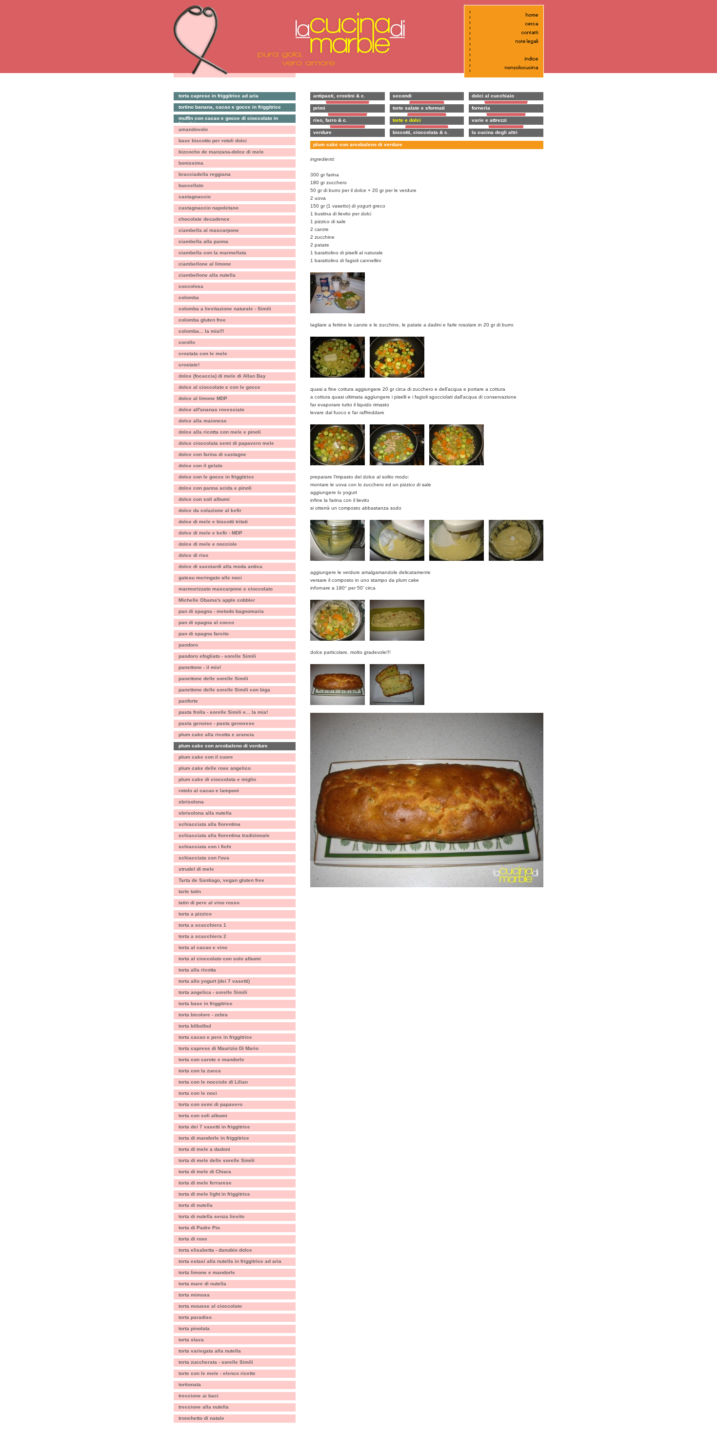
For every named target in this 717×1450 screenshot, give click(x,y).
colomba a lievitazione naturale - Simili (225, 308)
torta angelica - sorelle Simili (213, 992)
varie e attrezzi (489, 120)
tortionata (190, 1384)
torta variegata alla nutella (210, 1351)
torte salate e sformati (419, 108)
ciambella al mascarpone (209, 230)
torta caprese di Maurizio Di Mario (219, 1048)
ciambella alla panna (203, 241)
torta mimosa (194, 1294)
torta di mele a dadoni (204, 1149)
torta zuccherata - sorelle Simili (216, 1362)
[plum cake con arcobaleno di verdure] (337, 276)
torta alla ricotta (197, 970)
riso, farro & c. (330, 120)
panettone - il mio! (200, 667)
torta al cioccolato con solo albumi (220, 958)
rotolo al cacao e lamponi (209, 790)
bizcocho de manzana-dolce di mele (221, 151)
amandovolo (193, 129)
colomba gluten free (202, 320)
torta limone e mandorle (207, 1272)
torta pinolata (194, 1328)
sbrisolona (191, 801)
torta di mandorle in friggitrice (214, 1138)
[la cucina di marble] (346, 33)
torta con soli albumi (203, 1115)
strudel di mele (196, 869)
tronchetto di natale (201, 1418)
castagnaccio (195, 196)
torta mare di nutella (202, 1283)
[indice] (502, 58)
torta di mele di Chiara (205, 1171)
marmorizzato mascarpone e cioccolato (226, 588)
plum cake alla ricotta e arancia (216, 734)
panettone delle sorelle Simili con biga (224, 689)
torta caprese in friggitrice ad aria (219, 95)
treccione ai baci (199, 1395)
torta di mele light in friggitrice (214, 1194)
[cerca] (502, 23)
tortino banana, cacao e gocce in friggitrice (230, 107)
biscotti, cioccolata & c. (421, 132)
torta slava (191, 1339)
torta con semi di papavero (210, 1104)
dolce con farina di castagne (212, 454)
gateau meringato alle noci (210, 577)
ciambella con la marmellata (212, 252)
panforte (188, 701)
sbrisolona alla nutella (205, 813)
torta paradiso (195, 1317)
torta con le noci (198, 1093)
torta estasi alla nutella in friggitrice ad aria (230, 1261)
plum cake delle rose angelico (215, 768)
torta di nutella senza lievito (211, 1216)
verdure (322, 132)
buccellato (191, 185)
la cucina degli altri (495, 132)
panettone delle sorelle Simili (213, 678)
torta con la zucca (200, 1070)
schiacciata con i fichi (205, 846)
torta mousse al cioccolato (210, 1306)
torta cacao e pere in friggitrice (215, 1037)
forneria (481, 108)
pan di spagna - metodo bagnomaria (221, 611)
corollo (187, 342)
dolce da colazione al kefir (210, 510)
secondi (402, 95)
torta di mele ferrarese (205, 1182)
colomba (189, 297)
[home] (502, 15)
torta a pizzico (195, 913)
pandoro (188, 645)
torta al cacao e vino (203, 947)
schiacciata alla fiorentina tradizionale (224, 835)
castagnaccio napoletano (209, 207)
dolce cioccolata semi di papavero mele (226, 443)
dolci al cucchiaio (493, 95)
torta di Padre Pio (199, 1227)
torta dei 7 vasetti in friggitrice (214, 1126)
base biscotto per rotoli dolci (213, 140)
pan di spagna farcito (204, 633)
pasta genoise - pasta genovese (217, 723)
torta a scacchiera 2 (202, 936)
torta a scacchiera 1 (202, 925)
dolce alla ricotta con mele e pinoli (220, 432)
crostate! (189, 364)
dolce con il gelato (200, 465)
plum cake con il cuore (206, 757)
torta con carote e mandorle (211, 1059)
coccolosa (191, 286)
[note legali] (502, 41)
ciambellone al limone (205, 264)
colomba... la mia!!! (201, 331)
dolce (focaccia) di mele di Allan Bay (222, 376)
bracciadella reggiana (205, 174)
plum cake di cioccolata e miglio (217, 779)
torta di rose (193, 1238)
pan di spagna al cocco (206, 622)
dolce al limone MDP (203, 398)
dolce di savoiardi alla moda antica (220, 566)
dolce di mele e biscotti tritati (213, 521)
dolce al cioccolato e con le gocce (219, 387)
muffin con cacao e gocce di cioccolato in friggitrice (228, 119)
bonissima (191, 163)
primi (319, 108)
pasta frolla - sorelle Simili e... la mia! (223, 712)
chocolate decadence (204, 219)
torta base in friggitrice (206, 1003)
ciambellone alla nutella (207, 275)
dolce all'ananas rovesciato (211, 409)
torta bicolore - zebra (203, 1014)
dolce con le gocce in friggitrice (216, 476)
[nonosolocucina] (502, 67)
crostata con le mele (203, 353)
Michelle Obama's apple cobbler (217, 600)
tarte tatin (190, 891)
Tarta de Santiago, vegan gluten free (221, 880)
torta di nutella (196, 1205)
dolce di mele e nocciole (208, 544)
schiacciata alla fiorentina (209, 824)
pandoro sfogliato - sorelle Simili (217, 656)
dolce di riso (193, 555)
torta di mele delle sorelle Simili (217, 1160)
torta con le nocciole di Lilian (213, 1082)
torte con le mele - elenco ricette (217, 1373)
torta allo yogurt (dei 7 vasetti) (214, 981)
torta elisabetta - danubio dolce (215, 1250)
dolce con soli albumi (204, 499)
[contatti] (502, 32)
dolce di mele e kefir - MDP (210, 532)
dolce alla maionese (203, 420)
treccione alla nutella (204, 1407)
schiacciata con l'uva (204, 857)
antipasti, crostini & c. (339, 95)
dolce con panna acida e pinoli (215, 488)
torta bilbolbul (195, 1026)
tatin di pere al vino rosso (209, 902)
